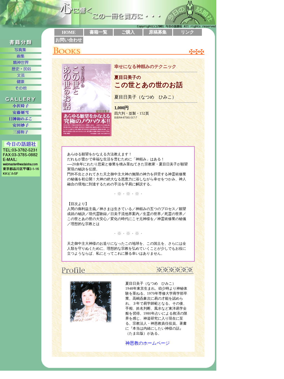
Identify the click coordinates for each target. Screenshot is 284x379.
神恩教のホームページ (147, 343)
